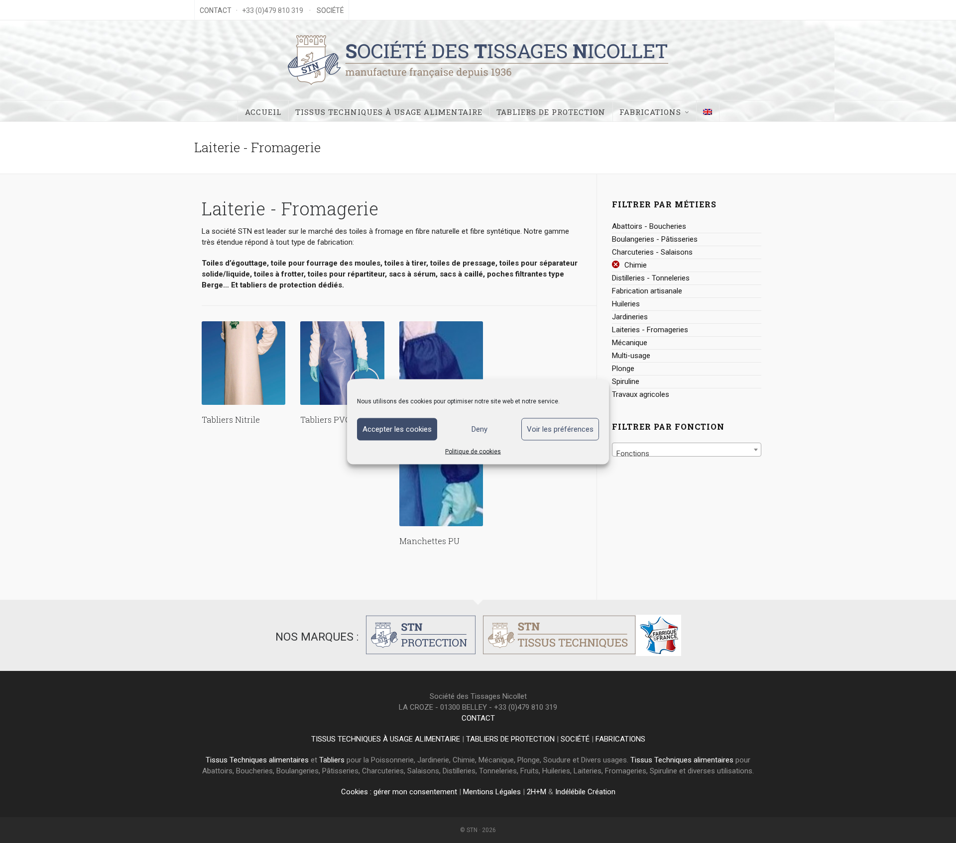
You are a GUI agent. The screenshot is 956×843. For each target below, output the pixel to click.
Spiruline (625, 381)
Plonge (623, 368)
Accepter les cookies (397, 429)
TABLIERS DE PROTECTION (510, 739)
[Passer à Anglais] (707, 110)
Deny (479, 429)
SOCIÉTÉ (330, 10)
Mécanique (629, 342)
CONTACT (216, 10)
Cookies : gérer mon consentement (399, 791)
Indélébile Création (585, 791)
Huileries (626, 303)
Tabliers (332, 759)
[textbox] (686, 454)
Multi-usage (631, 355)
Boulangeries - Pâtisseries (655, 239)
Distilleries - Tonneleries (651, 278)
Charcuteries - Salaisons (652, 252)
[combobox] (686, 450)
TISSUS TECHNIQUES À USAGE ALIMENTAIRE (385, 739)
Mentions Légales (492, 791)
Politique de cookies (473, 451)
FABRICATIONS (620, 739)
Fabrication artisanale (647, 290)
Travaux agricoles (640, 394)
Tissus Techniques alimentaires (257, 759)
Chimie (635, 265)
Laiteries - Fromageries (650, 329)
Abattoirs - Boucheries (649, 226)
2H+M (536, 791)
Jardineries (630, 316)
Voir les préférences (560, 429)
